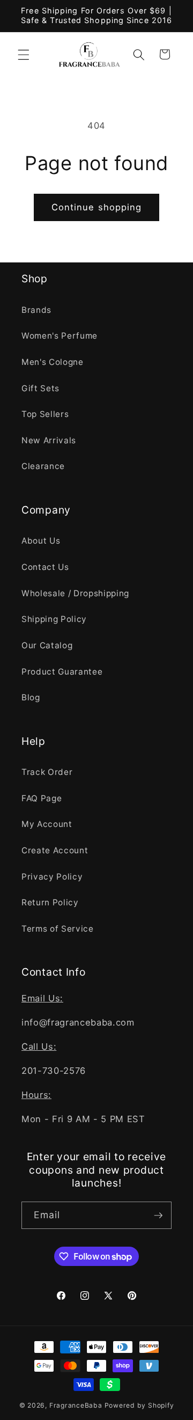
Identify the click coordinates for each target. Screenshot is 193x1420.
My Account (46, 824)
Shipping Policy (54, 619)
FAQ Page (41, 798)
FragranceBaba (75, 1405)
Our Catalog (46, 645)
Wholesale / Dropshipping (75, 593)
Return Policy (50, 902)
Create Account (54, 850)
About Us (40, 541)
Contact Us (45, 567)
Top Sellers (45, 414)
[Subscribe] (158, 1215)
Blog (30, 697)
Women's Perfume (59, 336)
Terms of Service (57, 929)
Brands (36, 310)
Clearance (43, 466)
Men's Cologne (52, 362)
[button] (23, 54)
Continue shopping (96, 207)
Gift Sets (40, 388)
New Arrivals (48, 440)
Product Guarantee (61, 672)
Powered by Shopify (139, 1405)
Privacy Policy (52, 877)
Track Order (46, 772)
